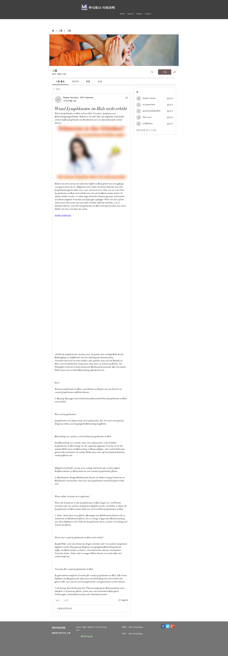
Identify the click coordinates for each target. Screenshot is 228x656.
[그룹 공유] (174, 71)
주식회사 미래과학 (102, 7)
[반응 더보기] (65, 600)
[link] (60, 81)
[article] (91, 354)
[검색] (152, 72)
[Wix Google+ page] (172, 626)
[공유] (126, 97)
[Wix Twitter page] (168, 626)
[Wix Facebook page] (163, 626)
